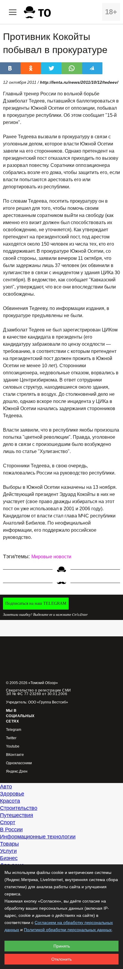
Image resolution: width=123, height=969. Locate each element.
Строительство (18, 808)
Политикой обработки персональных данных (68, 929)
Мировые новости (51, 556)
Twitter (11, 738)
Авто (6, 787)
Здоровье (12, 794)
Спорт (7, 822)
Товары (9, 844)
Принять (61, 946)
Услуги (8, 851)
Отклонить (61, 959)
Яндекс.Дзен (16, 771)
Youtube (12, 746)
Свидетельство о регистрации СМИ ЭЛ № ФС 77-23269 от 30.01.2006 (38, 692)
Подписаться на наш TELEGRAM (35, 603)
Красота (10, 801)
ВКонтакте (15, 755)
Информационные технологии (38, 837)
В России (11, 829)
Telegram (13, 730)
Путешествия (16, 815)
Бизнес (9, 858)
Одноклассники (19, 763)
